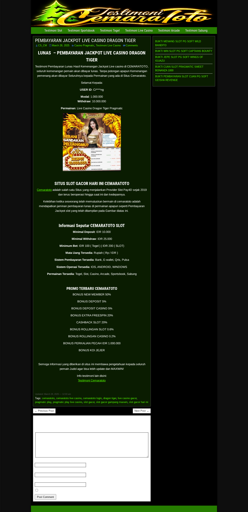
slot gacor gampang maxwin (111, 402)
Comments (132, 45)
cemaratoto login (92, 398)
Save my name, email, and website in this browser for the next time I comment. (84, 490)
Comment (41, 430)
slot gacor (89, 402)
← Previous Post (44, 410)
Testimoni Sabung (196, 30)
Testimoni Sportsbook (81, 30)
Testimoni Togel (110, 30)
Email (39, 470)
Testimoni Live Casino (139, 30)
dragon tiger (109, 398)
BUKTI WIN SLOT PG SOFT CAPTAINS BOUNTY (183, 51)
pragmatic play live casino (67, 402)
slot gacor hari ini (138, 402)
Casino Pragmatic (84, 45)
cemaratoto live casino (69, 398)
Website (39, 480)
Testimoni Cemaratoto (92, 380)
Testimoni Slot (53, 30)
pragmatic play (43, 402)
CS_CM (42, 45)
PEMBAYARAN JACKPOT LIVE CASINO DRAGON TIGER (85, 40)
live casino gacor (127, 398)
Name (39, 461)
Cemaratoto (44, 189)
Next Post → (141, 410)
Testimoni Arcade (169, 30)
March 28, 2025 (60, 45)
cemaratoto (48, 398)
